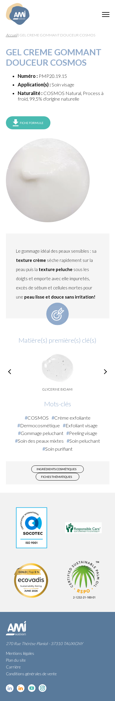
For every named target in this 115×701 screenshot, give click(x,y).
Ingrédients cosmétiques (56, 469)
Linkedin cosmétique (10, 688)
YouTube (32, 688)
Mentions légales (20, 653)
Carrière (13, 667)
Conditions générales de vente (31, 673)
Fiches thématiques (56, 476)
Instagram (43, 688)
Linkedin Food (21, 688)
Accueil (11, 35)
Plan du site (16, 660)
